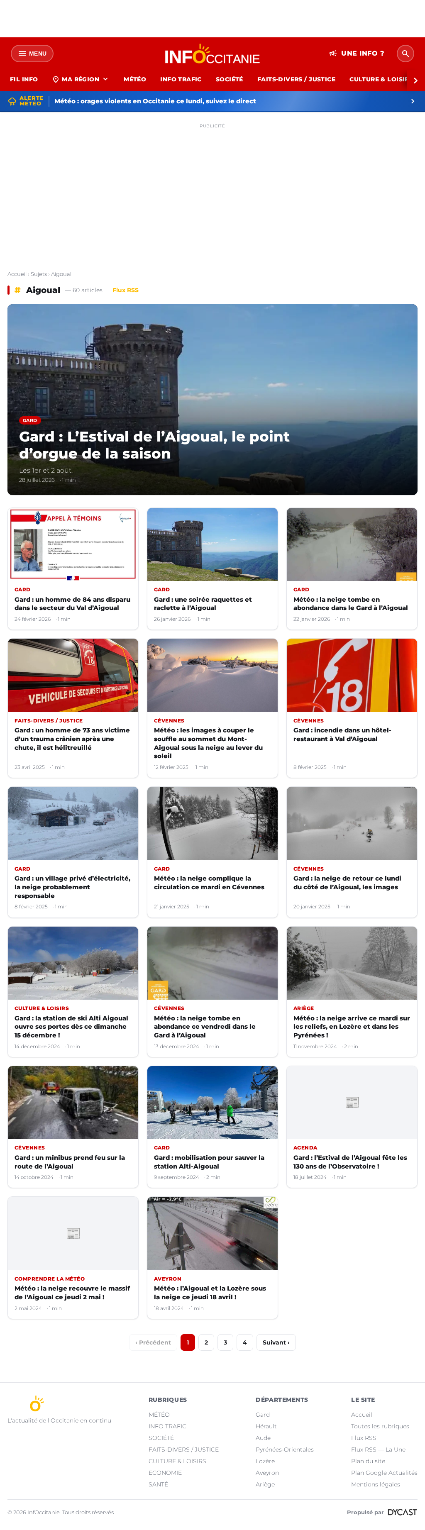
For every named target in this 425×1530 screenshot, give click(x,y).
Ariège (265, 1484)
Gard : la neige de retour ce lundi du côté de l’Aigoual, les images (347, 882)
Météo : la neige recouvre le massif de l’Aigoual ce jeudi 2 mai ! (72, 1292)
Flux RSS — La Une (378, 1449)
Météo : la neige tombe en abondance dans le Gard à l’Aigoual (350, 603)
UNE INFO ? (356, 54)
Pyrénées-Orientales (285, 1449)
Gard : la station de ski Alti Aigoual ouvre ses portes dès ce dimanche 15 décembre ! (71, 1026)
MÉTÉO (135, 79)
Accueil (17, 274)
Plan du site (368, 1461)
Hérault (266, 1426)
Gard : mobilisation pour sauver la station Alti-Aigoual (209, 1162)
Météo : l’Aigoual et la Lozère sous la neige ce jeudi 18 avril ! (210, 1292)
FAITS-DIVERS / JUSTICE (296, 79)
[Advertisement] (212, 190)
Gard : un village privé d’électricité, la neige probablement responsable (72, 886)
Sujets (39, 274)
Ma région (81, 79)
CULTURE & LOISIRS (381, 79)
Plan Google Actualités (384, 1472)
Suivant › (276, 1342)
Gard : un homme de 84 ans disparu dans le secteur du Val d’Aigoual (72, 603)
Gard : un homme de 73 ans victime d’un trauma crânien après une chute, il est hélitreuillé (72, 738)
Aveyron (267, 1472)
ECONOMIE (165, 1472)
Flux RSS (125, 290)
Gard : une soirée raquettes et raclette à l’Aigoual (203, 603)
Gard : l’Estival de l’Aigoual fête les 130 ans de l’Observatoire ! (350, 1162)
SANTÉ (158, 1484)
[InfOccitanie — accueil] (213, 53)
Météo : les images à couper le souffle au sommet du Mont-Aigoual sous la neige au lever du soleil (208, 743)
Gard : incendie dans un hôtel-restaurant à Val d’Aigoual (342, 734)
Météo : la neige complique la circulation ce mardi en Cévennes (209, 882)
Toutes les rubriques (380, 1426)
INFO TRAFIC (181, 79)
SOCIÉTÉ (229, 79)
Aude (263, 1438)
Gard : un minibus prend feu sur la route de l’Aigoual (70, 1162)
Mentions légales (375, 1484)
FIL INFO (24, 79)
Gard (263, 1414)
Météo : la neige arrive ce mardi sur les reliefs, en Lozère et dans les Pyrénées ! (351, 1026)
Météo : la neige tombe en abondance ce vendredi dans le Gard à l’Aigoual (205, 1026)
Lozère (265, 1461)
